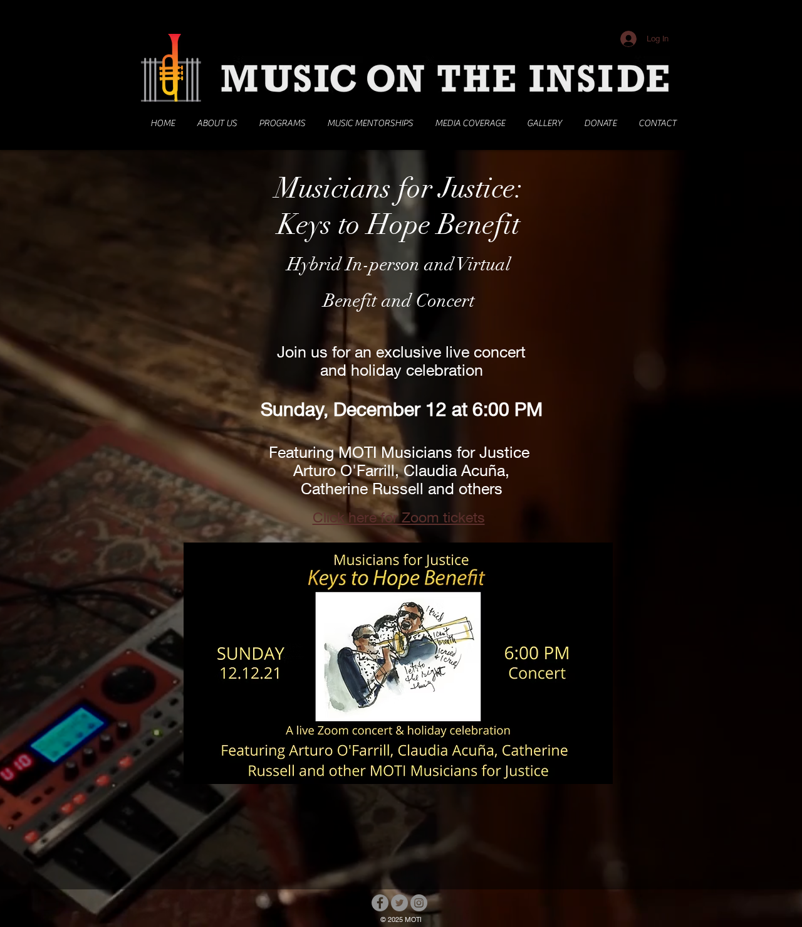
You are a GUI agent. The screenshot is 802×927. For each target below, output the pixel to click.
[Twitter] (399, 902)
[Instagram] (418, 902)
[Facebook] (380, 902)
